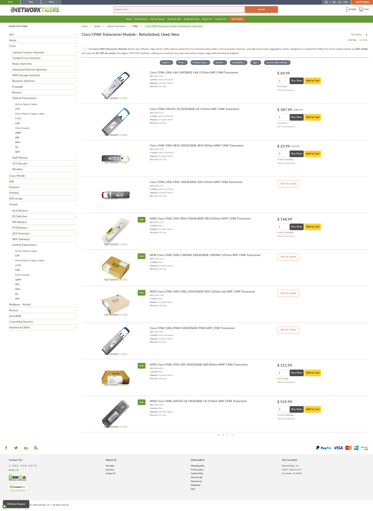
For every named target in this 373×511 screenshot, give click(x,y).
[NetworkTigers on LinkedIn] (26, 449)
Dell (11, 181)
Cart (366, 9)
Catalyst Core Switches (26, 58)
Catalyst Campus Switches (28, 52)
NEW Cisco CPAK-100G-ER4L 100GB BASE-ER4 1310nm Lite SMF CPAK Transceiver (202, 291)
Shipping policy (198, 466)
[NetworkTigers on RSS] (36, 449)
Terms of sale (196, 477)
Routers (17, 92)
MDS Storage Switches (26, 75)
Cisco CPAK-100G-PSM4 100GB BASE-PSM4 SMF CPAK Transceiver (192, 328)
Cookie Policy (197, 473)
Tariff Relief (237, 19)
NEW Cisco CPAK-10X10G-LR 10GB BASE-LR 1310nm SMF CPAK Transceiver (198, 401)
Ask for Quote (157, 19)
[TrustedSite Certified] (17, 488)
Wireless (17, 169)
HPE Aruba (15, 198)
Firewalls (17, 87)
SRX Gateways (21, 239)
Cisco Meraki (17, 176)
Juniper (13, 204)
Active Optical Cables (26, 104)
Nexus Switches (22, 64)
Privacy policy (197, 470)
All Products (141, 19)
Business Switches (23, 81)
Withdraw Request (16, 504)
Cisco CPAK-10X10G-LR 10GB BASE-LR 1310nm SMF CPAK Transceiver (194, 109)
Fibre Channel (22, 128)
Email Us (14, 470)
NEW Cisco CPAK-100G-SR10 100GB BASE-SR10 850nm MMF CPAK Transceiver (200, 218)
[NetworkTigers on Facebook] (6, 449)
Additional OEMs (19, 327)
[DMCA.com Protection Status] (17, 477)
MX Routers (19, 222)
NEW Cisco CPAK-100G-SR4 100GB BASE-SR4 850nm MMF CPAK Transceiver (199, 364)
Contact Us (220, 19)
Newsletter (196, 485)
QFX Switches (20, 233)
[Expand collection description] (84, 48)
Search (261, 9)
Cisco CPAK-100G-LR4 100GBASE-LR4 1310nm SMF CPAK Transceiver (194, 72)
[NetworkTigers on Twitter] (16, 449)
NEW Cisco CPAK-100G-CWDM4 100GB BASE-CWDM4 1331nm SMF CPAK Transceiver (205, 255)
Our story (110, 470)
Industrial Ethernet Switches (29, 69)
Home (129, 19)
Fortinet (14, 193)
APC (11, 34)
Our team (110, 466)
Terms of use (196, 481)
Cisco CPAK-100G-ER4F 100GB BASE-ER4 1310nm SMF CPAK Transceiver (196, 182)
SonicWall (15, 316)
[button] (166, 62)
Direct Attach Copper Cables (29, 114)
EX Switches (19, 216)
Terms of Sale (174, 19)
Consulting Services (21, 321)
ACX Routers (20, 210)
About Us (207, 19)
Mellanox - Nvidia (20, 304)
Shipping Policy (191, 19)
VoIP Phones (20, 158)
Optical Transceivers (24, 98)
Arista (12, 40)
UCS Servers (19, 163)
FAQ (193, 489)
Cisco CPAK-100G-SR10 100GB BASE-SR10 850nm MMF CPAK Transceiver (196, 145)
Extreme (14, 187)
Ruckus (13, 310)
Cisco (12, 46)
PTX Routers (19, 227)
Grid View (352, 40)
